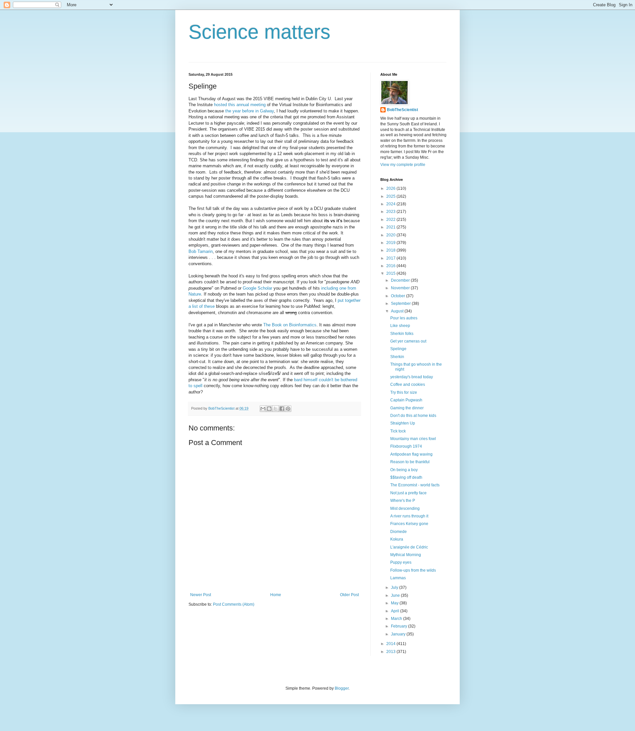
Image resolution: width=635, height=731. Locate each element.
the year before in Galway (249, 110)
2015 (391, 273)
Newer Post (200, 594)
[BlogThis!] (269, 408)
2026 (391, 188)
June (396, 595)
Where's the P (402, 500)
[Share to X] (275, 408)
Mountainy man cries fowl (413, 438)
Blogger (342, 688)
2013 (391, 651)
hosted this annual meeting (240, 104)
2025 (391, 196)
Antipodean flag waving (411, 454)
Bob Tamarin (201, 251)
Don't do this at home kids (413, 415)
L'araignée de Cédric (409, 547)
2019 (391, 242)
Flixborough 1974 (406, 446)
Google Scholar (257, 288)
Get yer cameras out (408, 341)
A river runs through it (409, 516)
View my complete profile (402, 164)
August (397, 311)
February (399, 626)
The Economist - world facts (415, 485)
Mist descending (405, 508)
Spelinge (398, 348)
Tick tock (398, 431)
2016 (391, 266)
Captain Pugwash (406, 400)
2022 (391, 219)
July (395, 587)
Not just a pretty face (408, 493)
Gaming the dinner (407, 408)
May (395, 603)
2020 (391, 235)
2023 (391, 211)
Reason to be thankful (410, 462)
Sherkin (397, 356)
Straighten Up (402, 423)
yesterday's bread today (411, 377)
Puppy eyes (400, 562)
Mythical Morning (405, 554)
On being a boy (404, 469)
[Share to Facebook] (281, 408)
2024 (391, 204)
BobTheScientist (402, 109)
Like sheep (400, 325)
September (401, 303)
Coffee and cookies (407, 384)
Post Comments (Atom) (233, 604)
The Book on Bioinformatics (290, 324)
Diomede (398, 531)
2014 (391, 643)
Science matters (259, 32)
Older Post (349, 594)
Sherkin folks (401, 333)
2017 (391, 258)
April (395, 611)
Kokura (396, 539)
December (401, 280)
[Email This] (263, 408)
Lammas (398, 578)
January (398, 634)
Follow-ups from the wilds (413, 570)
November (401, 288)
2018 (391, 250)
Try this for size (403, 392)
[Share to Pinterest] (288, 408)
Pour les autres (403, 318)
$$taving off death (406, 477)
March (397, 618)
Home (275, 594)
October (398, 296)
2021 (391, 227)
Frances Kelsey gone (409, 523)
